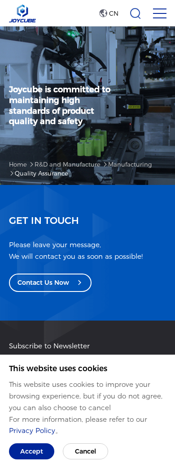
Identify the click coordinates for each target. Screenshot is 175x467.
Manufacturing (130, 164)
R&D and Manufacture (68, 164)
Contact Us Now (44, 282)
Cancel (85, 451)
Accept (31, 451)
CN (112, 13)
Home (18, 164)
